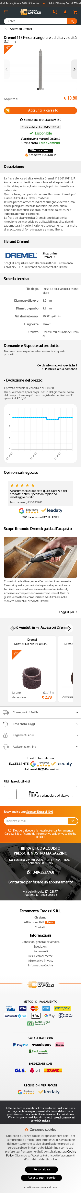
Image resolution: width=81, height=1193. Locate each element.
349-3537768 (43, 873)
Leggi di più (66, 612)
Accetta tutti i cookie (41, 1177)
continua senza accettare (40, 1187)
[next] (74, 69)
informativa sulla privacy (51, 833)
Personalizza (41, 1169)
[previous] (7, 69)
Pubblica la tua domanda (61, 369)
